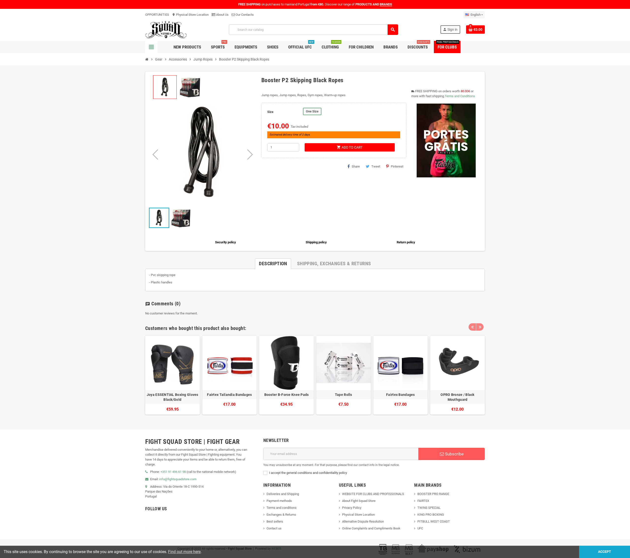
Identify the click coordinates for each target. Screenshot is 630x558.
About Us (222, 14)
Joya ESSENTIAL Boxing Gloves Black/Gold (172, 397)
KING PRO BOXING (430, 514)
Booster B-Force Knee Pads (286, 395)
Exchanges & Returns (281, 514)
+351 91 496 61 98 (173, 472)
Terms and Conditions (460, 96)
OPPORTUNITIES (157, 14)
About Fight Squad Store (359, 501)
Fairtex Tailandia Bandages (229, 395)
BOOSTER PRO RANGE (433, 494)
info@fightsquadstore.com (177, 479)
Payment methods (279, 501)
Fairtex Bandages (400, 395)
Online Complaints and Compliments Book (371, 528)
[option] (172, 375)
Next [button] (480, 327)
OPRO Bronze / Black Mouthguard (457, 397)
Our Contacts (244, 14)
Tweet (375, 166)
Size (270, 112)
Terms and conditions (282, 508)
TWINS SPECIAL (429, 508)
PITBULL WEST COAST (433, 521)
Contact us (274, 528)
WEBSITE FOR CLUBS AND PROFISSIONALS (373, 494)
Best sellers (275, 521)
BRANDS (386, 4)
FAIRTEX (423, 501)
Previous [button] (472, 327)
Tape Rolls (343, 395)
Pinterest (397, 166)
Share (356, 166)
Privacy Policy (351, 508)
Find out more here (184, 551)
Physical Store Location (190, 14)
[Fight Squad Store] (166, 29)
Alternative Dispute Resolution (363, 521)
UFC (420, 528)
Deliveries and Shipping (283, 494)
